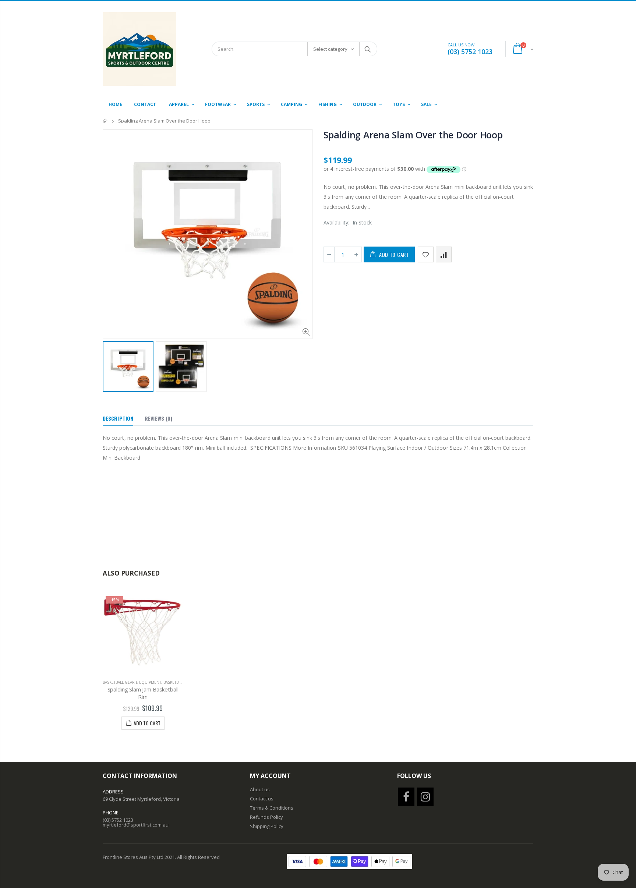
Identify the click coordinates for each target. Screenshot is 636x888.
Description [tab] (118, 418)
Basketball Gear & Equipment (132, 682)
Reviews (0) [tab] (158, 418)
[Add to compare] (444, 254)
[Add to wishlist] (426, 254)
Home (105, 120)
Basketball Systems (182, 682)
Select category (330, 49)
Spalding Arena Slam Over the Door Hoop (413, 134)
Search (368, 49)
